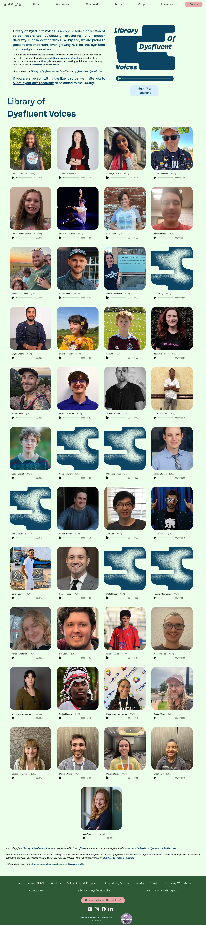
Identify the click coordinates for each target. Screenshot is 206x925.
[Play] (119, 78)
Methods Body (134, 848)
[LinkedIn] (110, 909)
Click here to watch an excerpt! (119, 857)
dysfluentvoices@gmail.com (88, 71)
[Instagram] (96, 909)
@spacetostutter (76, 863)
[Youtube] (90, 909)
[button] (63, 4)
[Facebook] (103, 909)
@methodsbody (54, 863)
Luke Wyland (150, 848)
